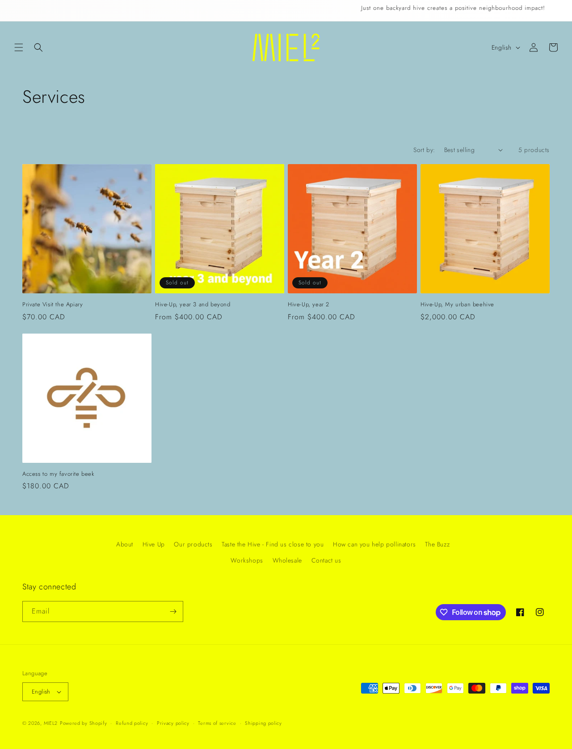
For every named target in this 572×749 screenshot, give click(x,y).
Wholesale (287, 560)
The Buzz (437, 544)
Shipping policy (263, 723)
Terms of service (217, 723)
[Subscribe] (173, 611)
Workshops (247, 560)
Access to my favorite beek (58, 474)
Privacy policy (173, 723)
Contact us (326, 560)
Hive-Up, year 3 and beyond (193, 305)
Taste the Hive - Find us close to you (273, 544)
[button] (19, 47)
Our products (193, 544)
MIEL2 (51, 723)
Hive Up (154, 544)
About (124, 544)
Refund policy (132, 723)
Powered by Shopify (83, 723)
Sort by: (424, 149)
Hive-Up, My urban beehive (457, 305)
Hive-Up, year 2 (308, 305)
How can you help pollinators (374, 544)
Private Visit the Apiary (52, 305)
